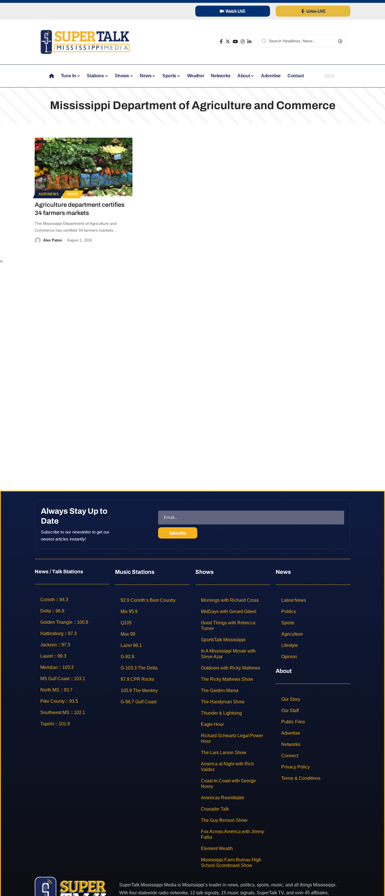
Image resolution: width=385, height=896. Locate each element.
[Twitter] (227, 41)
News (72, 194)
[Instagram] (242, 41)
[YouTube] (235, 41)
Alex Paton (52, 240)
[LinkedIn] (249, 41)
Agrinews (49, 194)
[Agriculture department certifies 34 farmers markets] (83, 167)
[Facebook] (221, 41)
